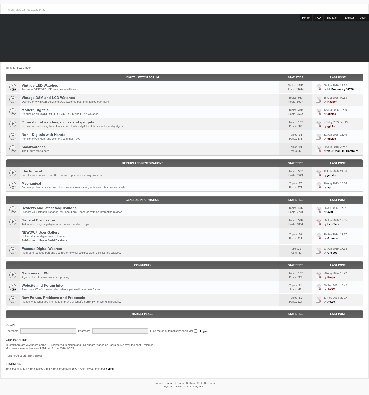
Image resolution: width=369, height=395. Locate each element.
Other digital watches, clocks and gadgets (58, 122)
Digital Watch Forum (142, 77)
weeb (202, 386)
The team (332, 17)
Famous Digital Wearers (42, 249)
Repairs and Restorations (142, 163)
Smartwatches (34, 147)
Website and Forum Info (42, 285)
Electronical (32, 171)
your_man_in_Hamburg (342, 150)
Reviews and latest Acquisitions (49, 208)
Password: (84, 330)
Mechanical (31, 183)
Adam (331, 301)
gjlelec (331, 113)
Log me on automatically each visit (173, 330)
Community (142, 265)
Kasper (332, 101)
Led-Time (333, 224)
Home (306, 17)
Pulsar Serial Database (53, 240)
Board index (24, 67)
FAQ (318, 17)
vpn (329, 187)
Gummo (332, 238)
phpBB (171, 383)
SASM (331, 289)
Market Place (142, 313)
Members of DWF (36, 273)
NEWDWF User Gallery (40, 232)
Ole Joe (332, 252)
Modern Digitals (35, 110)
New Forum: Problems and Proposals (53, 298)
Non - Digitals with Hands (43, 135)
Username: (12, 330)
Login (363, 17)
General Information (142, 199)
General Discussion (38, 220)
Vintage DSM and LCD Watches (48, 98)
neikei (110, 368)
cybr (330, 211)
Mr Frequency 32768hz (342, 89)
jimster (331, 175)
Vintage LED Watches (40, 85)
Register (349, 17)
